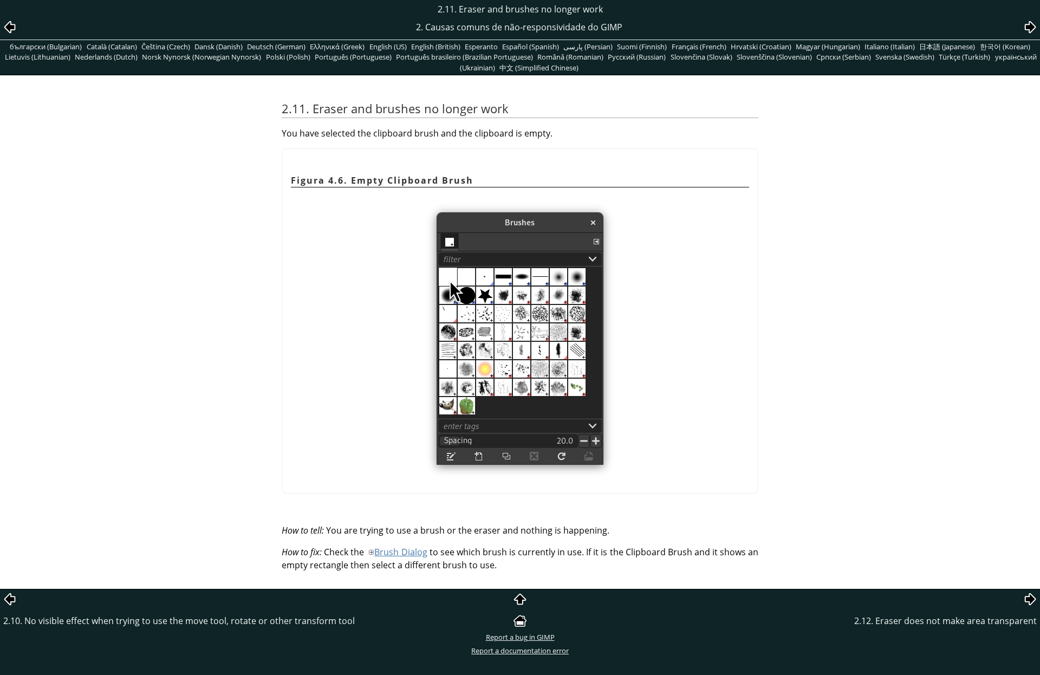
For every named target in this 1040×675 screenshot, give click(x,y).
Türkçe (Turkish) (964, 57)
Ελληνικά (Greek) (337, 46)
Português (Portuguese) (353, 57)
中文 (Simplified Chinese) (538, 68)
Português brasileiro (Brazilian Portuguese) (464, 57)
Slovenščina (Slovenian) (774, 57)
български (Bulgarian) (46, 46)
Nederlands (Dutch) (106, 57)
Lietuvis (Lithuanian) (37, 57)
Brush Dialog (400, 552)
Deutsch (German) (276, 46)
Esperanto (481, 46)
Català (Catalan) (112, 46)
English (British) (435, 46)
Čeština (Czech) (165, 46)
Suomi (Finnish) (642, 46)
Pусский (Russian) (637, 57)
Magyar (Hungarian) (828, 46)
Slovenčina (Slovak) (701, 57)
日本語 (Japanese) (947, 46)
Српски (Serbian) (843, 57)
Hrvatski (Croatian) (761, 46)
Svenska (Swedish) (904, 57)
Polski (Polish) (288, 57)
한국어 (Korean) (1005, 46)
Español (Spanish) (530, 46)
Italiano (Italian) (889, 46)
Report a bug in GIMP (520, 637)
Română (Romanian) (570, 57)
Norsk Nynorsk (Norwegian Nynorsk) (201, 57)
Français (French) (699, 46)
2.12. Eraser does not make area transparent (945, 621)
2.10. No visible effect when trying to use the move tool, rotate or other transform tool (179, 621)
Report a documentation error (520, 650)
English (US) (388, 46)
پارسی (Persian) (588, 46)
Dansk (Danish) (218, 46)
